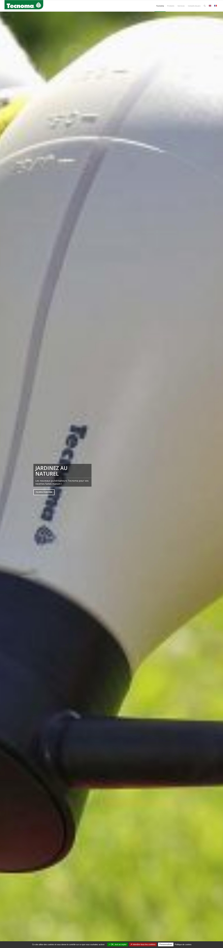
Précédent (6, 480)
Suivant (217, 480)
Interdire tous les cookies (143, 944)
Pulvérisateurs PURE (44, 492)
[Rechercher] (204, 5)
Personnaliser (165, 944)
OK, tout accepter (118, 944)
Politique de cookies (183, 944)
